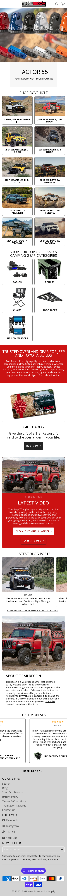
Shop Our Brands (12, 792)
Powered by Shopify (44, 891)
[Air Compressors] (17, 328)
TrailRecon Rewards (14, 805)
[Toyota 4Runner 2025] (17, 201)
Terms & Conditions (14, 801)
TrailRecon (27, 891)
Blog (5, 788)
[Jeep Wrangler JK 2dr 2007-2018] (17, 171)
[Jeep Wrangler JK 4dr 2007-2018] (50, 141)
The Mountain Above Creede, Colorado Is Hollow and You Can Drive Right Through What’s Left (28, 582)
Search (6, 783)
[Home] (34, 4)
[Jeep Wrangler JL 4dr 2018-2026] (50, 110)
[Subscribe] (62, 849)
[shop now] (33, 47)
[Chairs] (17, 300)
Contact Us (8, 810)
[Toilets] (50, 272)
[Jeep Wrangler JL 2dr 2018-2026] (17, 141)
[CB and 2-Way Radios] (17, 272)
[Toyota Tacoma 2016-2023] (17, 232)
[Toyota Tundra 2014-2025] (50, 201)
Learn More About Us (26, 704)
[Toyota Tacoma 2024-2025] (50, 232)
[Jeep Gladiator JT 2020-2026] (17, 110)
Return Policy (10, 796)
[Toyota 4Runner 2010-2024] (50, 171)
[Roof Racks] (50, 300)
